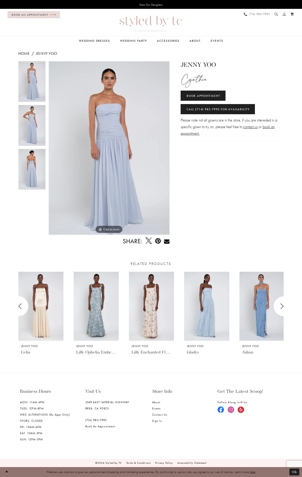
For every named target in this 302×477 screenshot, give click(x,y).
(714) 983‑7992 (96, 420)
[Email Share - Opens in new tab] (167, 241)
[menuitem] (32, 14)
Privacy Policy (164, 463)
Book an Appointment (100, 426)
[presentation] (40, 306)
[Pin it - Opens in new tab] (158, 241)
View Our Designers (151, 5)
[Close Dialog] (7, 472)
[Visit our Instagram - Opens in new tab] (231, 410)
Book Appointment (203, 96)
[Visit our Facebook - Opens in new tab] (221, 410)
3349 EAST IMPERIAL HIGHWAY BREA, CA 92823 (107, 405)
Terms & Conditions (138, 463)
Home (24, 53)
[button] (284, 14)
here (252, 472)
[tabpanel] (32, 83)
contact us (250, 126)
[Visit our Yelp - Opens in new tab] (241, 410)
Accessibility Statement (192, 463)
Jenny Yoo (46, 53)
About (156, 402)
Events (156, 408)
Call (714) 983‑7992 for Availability (218, 109)
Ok (294, 472)
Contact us (159, 414)
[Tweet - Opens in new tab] (148, 241)
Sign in (157, 421)
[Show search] (276, 14)
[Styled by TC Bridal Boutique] (151, 24)
